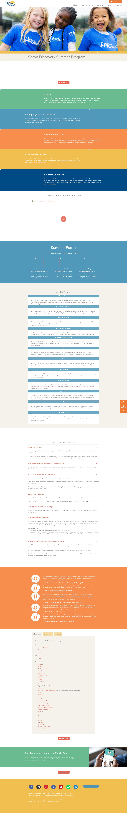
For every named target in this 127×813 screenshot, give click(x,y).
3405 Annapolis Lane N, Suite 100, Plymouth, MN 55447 (44, 801)
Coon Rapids (41, 681)
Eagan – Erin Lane (42, 683)
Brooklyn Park (41, 673)
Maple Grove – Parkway (44, 701)
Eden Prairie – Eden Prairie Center (47, 690)
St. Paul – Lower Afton (44, 726)
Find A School (116, 2)
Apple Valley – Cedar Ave (44, 666)
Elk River (40, 694)
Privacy (64, 793)
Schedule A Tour (40, 793)
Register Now (63, 738)
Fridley (40, 696)
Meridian (40, 652)
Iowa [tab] (50, 634)
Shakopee (40, 722)
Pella (39, 658)
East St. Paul (41, 688)
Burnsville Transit (42, 675)
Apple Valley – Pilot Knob (44, 669)
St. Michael (41, 724)
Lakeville (40, 698)
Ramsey (40, 713)
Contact (119, 5)
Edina (39, 692)
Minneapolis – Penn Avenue (45, 707)
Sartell (39, 718)
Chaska (40, 679)
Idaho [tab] (45, 634)
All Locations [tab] (37, 634)
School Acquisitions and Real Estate (54, 795)
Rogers (40, 716)
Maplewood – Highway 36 (45, 703)
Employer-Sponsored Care (36, 795)
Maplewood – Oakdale (44, 705)
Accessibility (69, 795)
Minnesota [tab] (58, 634)
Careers (110, 5)
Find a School (63, 83)
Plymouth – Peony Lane (44, 709)
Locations (31, 793)
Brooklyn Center (42, 671)
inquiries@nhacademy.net (49, 800)
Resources (100, 5)
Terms (70, 793)
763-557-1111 (61, 800)
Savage (40, 720)
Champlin (40, 677)
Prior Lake (40, 711)
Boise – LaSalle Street (43, 647)
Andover (40, 664)
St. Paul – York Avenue (44, 728)
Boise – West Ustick (43, 649)
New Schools (50, 793)
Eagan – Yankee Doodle (44, 686)
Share (97, 52)
